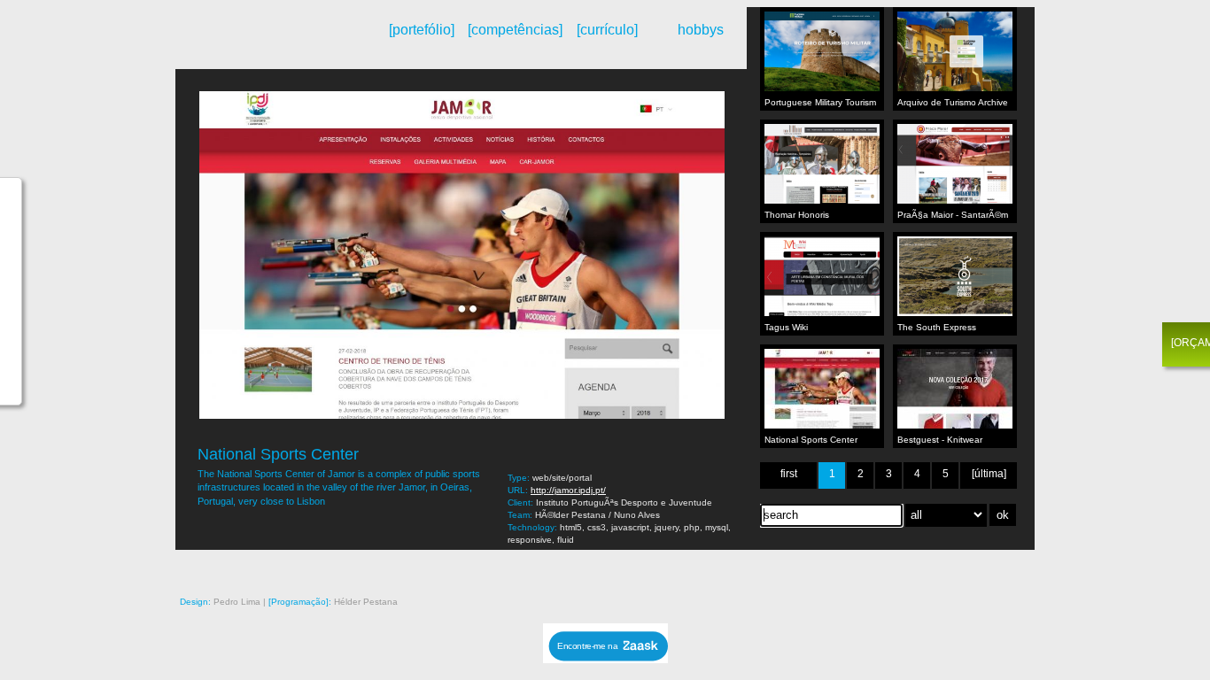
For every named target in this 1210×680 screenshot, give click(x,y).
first (788, 474)
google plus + (924, 567)
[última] (989, 474)
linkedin (999, 567)
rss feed (825, 567)
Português (232, 46)
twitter (974, 567)
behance (850, 567)
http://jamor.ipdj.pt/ (568, 490)
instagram (875, 567)
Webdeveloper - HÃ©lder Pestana (272, 38)
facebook (949, 567)
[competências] (514, 29)
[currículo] (607, 29)
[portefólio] (421, 29)
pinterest (900, 567)
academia (1024, 567)
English (247, 46)
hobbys (701, 29)
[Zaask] (605, 658)
